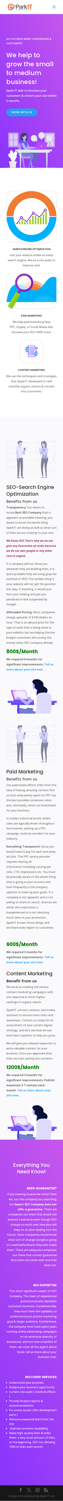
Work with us (22, 112)
